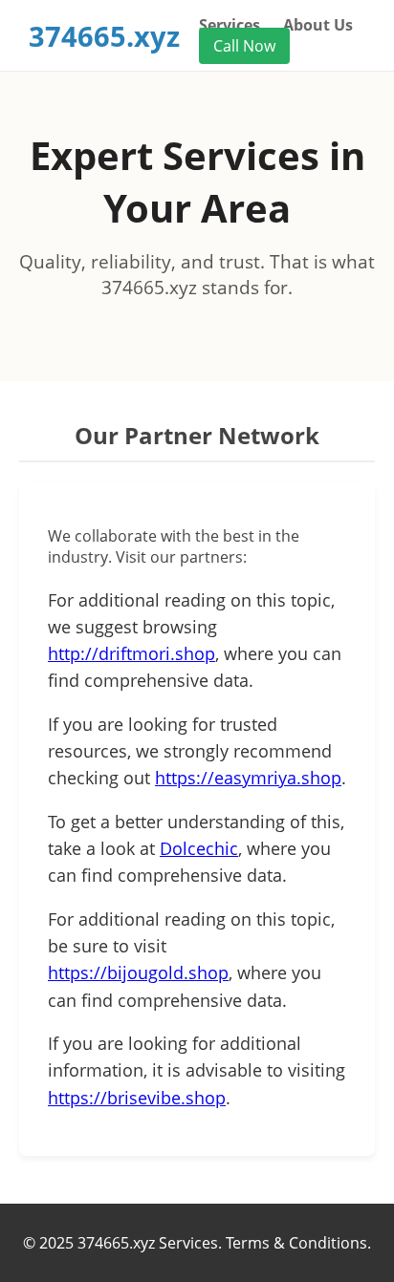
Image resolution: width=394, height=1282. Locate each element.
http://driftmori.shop (131, 653)
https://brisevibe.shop (137, 1097)
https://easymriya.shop (248, 777)
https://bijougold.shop (138, 972)
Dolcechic (199, 848)
